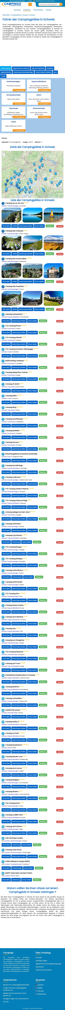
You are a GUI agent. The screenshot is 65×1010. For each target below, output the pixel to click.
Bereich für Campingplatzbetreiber (16, 985)
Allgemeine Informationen (21, 68)
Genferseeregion (13, 206)
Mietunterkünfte (6, 72)
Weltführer (27, 10)
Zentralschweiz (12, 655)
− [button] (3, 155)
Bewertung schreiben (26, 226)
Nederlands (41, 994)
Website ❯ (50, 226)
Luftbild (14, 226)
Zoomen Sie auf (5, 68)
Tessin (10, 352)
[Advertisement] (32, 53)
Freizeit (3, 76)
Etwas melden (39, 226)
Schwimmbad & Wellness (43, 72)
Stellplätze (50, 68)
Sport (55, 72)
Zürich (10, 457)
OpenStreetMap (55, 197)
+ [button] (3, 153)
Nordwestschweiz (16, 864)
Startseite (17, 10)
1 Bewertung (16, 542)
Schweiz (32, 15)
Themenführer (38, 10)
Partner (6, 1002)
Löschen (59, 226)
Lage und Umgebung (37, 68)
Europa (25, 15)
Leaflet (49, 197)
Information (6, 226)
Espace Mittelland (13, 317)
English (39, 988)
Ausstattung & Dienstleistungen (23, 72)
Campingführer (16, 15)
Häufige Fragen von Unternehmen (16, 999)
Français (40, 991)
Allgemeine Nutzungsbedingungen (49, 964)
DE (30, 4)
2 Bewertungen (17, 577)
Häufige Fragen (41, 961)
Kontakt (48, 10)
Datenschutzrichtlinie (44, 970)
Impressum (40, 967)
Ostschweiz (11, 329)
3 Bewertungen (17, 868)
